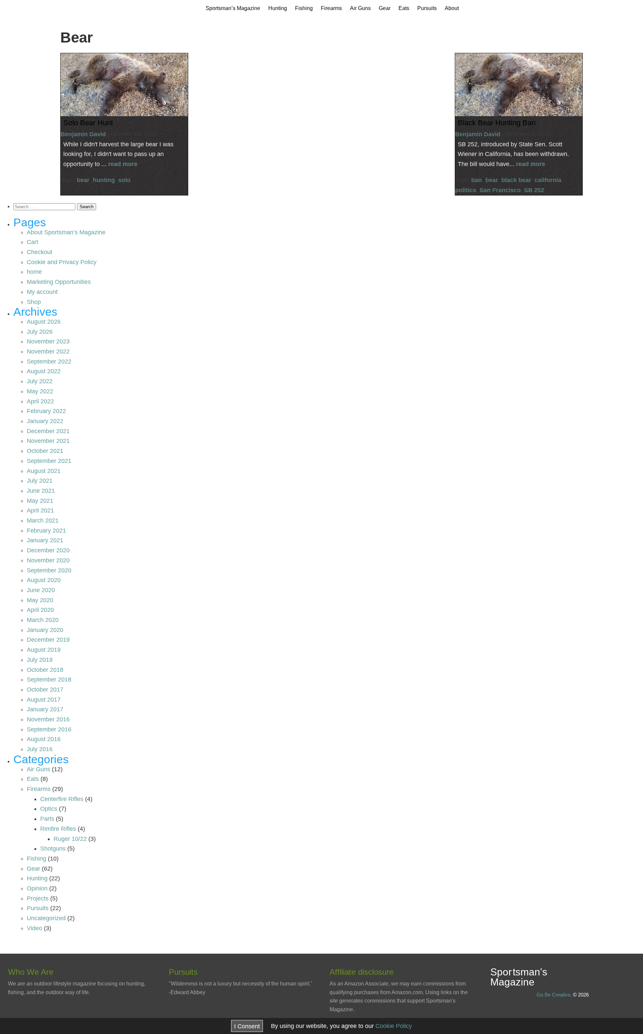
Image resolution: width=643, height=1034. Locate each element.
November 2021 (48, 441)
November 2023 (48, 341)
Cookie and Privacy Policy (61, 262)
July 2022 (40, 381)
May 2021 (40, 500)
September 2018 (49, 679)
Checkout (39, 252)
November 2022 (48, 351)
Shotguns (53, 848)
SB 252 (534, 190)
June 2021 (41, 490)
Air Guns (360, 8)
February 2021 (46, 530)
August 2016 (44, 739)
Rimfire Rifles (58, 828)
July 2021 (40, 480)
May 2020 (40, 600)
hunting (104, 180)
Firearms (331, 8)
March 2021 (43, 520)
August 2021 (44, 471)
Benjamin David (83, 134)
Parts (47, 818)
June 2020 (41, 590)
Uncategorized (46, 918)
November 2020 (48, 560)
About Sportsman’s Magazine (66, 232)
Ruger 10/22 (70, 839)
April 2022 (40, 401)
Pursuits (427, 8)
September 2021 (49, 461)
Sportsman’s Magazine (233, 8)
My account (42, 292)
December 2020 (48, 550)
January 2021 (45, 540)
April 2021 (40, 510)
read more (122, 164)
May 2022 (40, 391)
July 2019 (40, 659)
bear (83, 180)
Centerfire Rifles (61, 799)
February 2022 (46, 411)
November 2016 (48, 719)
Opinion (37, 888)
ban (476, 180)
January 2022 (45, 421)
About (452, 8)
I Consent (247, 1026)
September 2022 (49, 361)
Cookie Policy (393, 1026)
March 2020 (43, 620)
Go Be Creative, (554, 995)
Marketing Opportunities (59, 282)
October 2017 (45, 689)
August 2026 (44, 321)
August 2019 (44, 649)
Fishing (304, 8)
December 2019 (48, 639)
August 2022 (44, 371)
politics (465, 190)
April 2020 (40, 610)
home (34, 271)
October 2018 (45, 669)
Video (34, 928)
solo (124, 180)
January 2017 (45, 709)
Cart (32, 242)
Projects (38, 898)
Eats (404, 8)
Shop (34, 302)
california (547, 180)
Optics (48, 808)
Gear (384, 8)
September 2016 (49, 729)
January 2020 (45, 630)
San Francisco (500, 190)
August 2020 (44, 580)
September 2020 (49, 570)
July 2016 (40, 749)
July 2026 (40, 331)
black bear (516, 180)
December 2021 (48, 431)
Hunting (277, 8)
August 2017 (44, 699)
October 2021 (45, 451)
